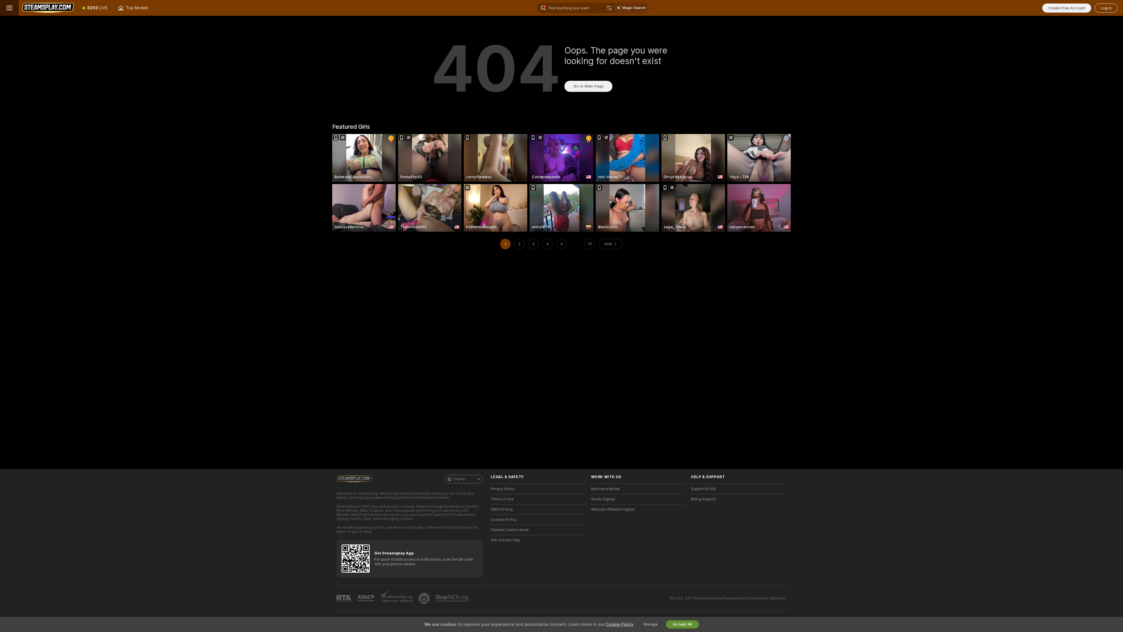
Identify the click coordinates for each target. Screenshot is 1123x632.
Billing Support (703, 499)
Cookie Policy (619, 624)
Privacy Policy (503, 489)
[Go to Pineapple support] (424, 598)
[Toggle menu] (9, 8)
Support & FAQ (703, 489)
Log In (1106, 8)
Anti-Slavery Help (505, 540)
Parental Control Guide (510, 530)
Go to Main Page (588, 86)
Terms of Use (502, 499)
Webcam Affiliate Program (613, 509)
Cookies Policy (503, 520)
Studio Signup (603, 499)
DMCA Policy (502, 509)
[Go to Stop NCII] (452, 598)
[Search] (609, 8)
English (459, 479)
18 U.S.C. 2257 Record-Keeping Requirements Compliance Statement (727, 598)
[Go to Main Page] (48, 8)
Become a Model (605, 489)
